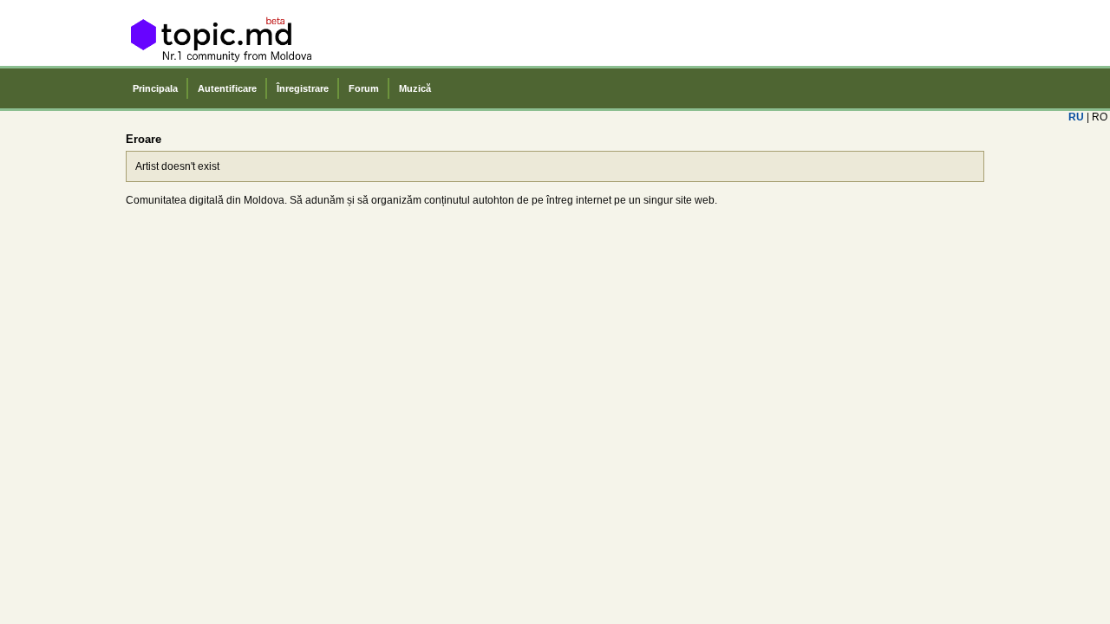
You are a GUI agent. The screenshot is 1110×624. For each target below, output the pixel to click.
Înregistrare (303, 88)
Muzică (415, 88)
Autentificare (227, 88)
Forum (364, 88)
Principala (155, 88)
